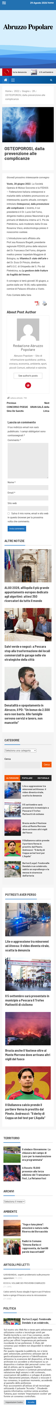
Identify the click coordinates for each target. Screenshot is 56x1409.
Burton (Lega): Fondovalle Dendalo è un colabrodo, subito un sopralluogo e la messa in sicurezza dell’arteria (35, 869)
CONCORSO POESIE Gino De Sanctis (17, 407)
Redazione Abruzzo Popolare (28, 347)
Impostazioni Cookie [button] (14, 1402)
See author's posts (28, 375)
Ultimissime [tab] (12, 778)
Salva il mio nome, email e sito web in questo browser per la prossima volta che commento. (28, 517)
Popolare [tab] (27, 778)
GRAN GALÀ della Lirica (39, 407)
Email (11, 492)
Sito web (12, 503)
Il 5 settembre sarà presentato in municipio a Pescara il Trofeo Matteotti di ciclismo (35, 809)
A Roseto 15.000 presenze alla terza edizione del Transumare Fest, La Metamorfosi (36, 1173)
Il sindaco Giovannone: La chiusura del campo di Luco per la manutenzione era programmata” (36, 1155)
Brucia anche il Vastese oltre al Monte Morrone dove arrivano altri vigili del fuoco (34, 828)
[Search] (51, 80)
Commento (14, 440)
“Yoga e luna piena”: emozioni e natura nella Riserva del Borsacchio (35, 1228)
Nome (12, 482)
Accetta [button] (31, 1402)
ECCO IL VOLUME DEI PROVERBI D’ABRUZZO (24, 1283)
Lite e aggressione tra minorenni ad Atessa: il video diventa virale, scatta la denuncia (34, 791)
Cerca (7, 759)
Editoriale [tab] (43, 778)
